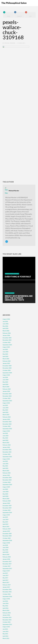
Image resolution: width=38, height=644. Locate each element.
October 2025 (7, 342)
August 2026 (6, 319)
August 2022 (6, 431)
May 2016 (5, 605)
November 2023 (7, 396)
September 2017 (7, 568)
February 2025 (7, 361)
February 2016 (7, 613)
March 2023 (6, 414)
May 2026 (5, 326)
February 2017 (7, 585)
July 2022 (5, 433)
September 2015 (7, 624)
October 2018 (7, 538)
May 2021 (5, 466)
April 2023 (5, 412)
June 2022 (5, 435)
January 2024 (6, 391)
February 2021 (7, 473)
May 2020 (5, 494)
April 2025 (5, 356)
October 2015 (7, 622)
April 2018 (5, 552)
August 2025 (6, 347)
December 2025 (7, 337)
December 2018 (7, 533)
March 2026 (6, 330)
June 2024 (5, 379)
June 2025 (5, 351)
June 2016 (5, 603)
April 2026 (5, 328)
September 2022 (7, 428)
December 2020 (7, 477)
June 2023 (5, 407)
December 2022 (7, 421)
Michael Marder (10, 43)
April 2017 (5, 580)
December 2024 (7, 365)
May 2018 (5, 550)
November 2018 (7, 536)
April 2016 (5, 608)
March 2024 (6, 386)
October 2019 (7, 510)
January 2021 (6, 475)
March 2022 (6, 442)
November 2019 (7, 508)
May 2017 (5, 578)
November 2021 (7, 452)
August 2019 (6, 515)
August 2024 (6, 375)
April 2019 (5, 524)
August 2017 (6, 571)
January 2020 (6, 503)
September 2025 (7, 344)
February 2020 (7, 501)
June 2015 (5, 631)
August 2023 (6, 403)
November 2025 (7, 340)
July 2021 (5, 461)
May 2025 (5, 354)
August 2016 (6, 598)
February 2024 (7, 389)
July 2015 (5, 629)
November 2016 (7, 591)
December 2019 (7, 505)
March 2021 (6, 470)
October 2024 (7, 370)
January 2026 (6, 335)
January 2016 (6, 615)
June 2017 (5, 575)
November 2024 (7, 368)
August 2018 (6, 543)
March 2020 (6, 498)
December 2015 (7, 617)
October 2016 (7, 594)
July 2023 (5, 405)
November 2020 (7, 480)
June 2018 (5, 547)
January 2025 (6, 363)
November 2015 (7, 620)
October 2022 (7, 426)
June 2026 (5, 323)
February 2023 (7, 417)
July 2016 (5, 601)
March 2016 (6, 610)
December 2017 (7, 561)
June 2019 (5, 519)
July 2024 (5, 377)
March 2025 (6, 358)
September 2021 (7, 456)
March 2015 (6, 638)
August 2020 (6, 487)
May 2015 (5, 633)
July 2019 (5, 517)
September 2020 (7, 484)
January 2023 (6, 419)
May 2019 (5, 522)
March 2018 (6, 554)
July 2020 (5, 489)
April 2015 (5, 636)
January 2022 (6, 447)
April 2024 (5, 384)
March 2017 (6, 582)
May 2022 (5, 438)
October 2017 (7, 566)
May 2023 (5, 410)
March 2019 (6, 526)
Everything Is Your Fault (18, 277)
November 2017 (7, 564)
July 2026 (5, 321)
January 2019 (6, 531)
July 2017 (5, 573)
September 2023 (7, 400)
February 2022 (7, 445)
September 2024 (7, 372)
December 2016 (7, 589)
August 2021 (6, 459)
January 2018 (6, 559)
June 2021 (5, 463)
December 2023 (7, 393)
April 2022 (5, 440)
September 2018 (7, 540)
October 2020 (7, 482)
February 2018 (7, 557)
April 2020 (5, 496)
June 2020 (5, 491)
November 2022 (7, 424)
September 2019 (7, 512)
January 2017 (6, 587)
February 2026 (7, 333)
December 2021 (7, 449)
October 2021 (7, 454)
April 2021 (5, 468)
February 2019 (7, 529)
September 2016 (7, 596)
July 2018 (5, 545)
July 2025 (5, 349)
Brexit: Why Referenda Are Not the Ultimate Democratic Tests (19, 298)
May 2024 (5, 382)
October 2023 (7, 398)
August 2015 (6, 626)
